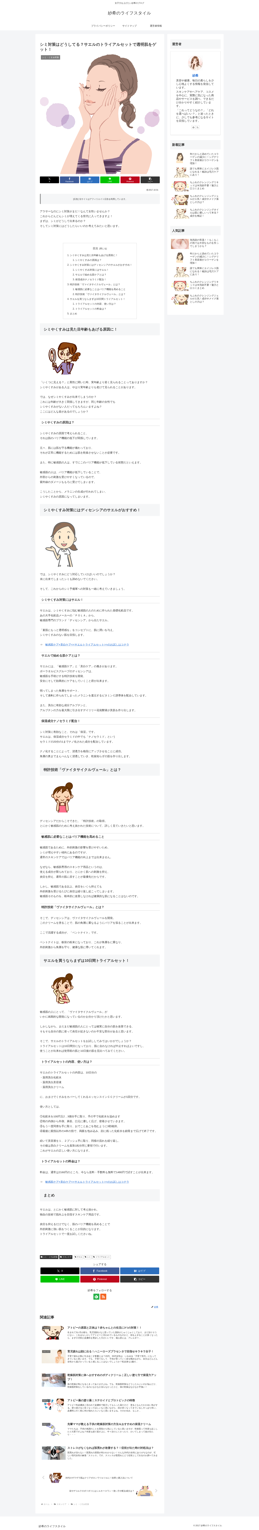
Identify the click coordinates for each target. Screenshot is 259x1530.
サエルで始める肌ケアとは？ (90, 274)
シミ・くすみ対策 (50, 1257)
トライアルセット (102, 1257)
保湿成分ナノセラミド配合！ (90, 279)
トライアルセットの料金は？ (90, 308)
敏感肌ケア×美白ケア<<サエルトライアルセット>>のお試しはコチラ (87, 644)
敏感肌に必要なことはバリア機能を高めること (100, 289)
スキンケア (67, 1257)
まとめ (73, 313)
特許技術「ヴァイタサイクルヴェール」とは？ (95, 284)
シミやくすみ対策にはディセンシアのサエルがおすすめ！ (101, 264)
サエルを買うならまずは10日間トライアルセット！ (97, 299)
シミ (89, 1257)
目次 (95, 248)
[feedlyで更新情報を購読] (96, 1297)
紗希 (195, 75)
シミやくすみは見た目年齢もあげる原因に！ (94, 255)
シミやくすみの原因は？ (88, 260)
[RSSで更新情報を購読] (103, 1297)
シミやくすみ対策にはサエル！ (92, 269)
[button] (150, 179)
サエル (79, 1257)
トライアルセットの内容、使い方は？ (95, 303)
